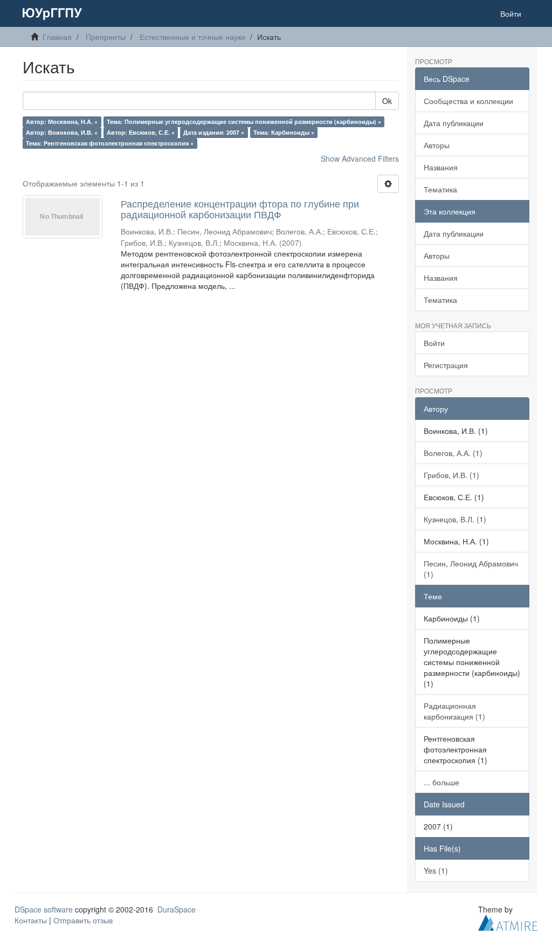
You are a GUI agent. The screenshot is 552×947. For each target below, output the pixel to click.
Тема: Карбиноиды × (283, 132)
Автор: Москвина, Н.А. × (62, 121)
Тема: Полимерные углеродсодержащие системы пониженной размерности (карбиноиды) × (244, 121)
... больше (441, 782)
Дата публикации (454, 122)
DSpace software (44, 909)
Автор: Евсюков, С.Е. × (141, 132)
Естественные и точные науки (192, 36)
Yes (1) (436, 870)
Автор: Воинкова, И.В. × (62, 132)
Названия (441, 167)
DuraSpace (176, 909)
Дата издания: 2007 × (213, 132)
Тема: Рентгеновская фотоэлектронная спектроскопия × (110, 143)
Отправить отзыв (83, 920)
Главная (57, 36)
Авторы (437, 145)
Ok (387, 100)
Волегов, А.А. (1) (453, 452)
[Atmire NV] (507, 921)
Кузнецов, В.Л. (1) (455, 519)
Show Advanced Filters (360, 158)
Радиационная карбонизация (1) (454, 711)
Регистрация (446, 365)
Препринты (106, 36)
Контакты (31, 920)
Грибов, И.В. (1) (451, 474)
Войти (434, 342)
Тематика (440, 189)
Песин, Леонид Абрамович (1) (471, 568)
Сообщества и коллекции (468, 100)
